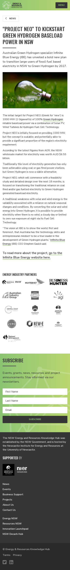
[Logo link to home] (12, 5)
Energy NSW (10, 518)
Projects (7, 499)
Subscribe (35, 419)
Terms (6, 555)
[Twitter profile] (5, 562)
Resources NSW (12, 523)
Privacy (17, 555)
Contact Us (9, 510)
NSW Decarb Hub (13, 534)
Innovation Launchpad (15, 528)
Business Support (13, 494)
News (12, 18)
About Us (8, 504)
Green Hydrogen (53, 119)
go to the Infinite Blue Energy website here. (32, 255)
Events (7, 489)
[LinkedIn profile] (11, 562)
